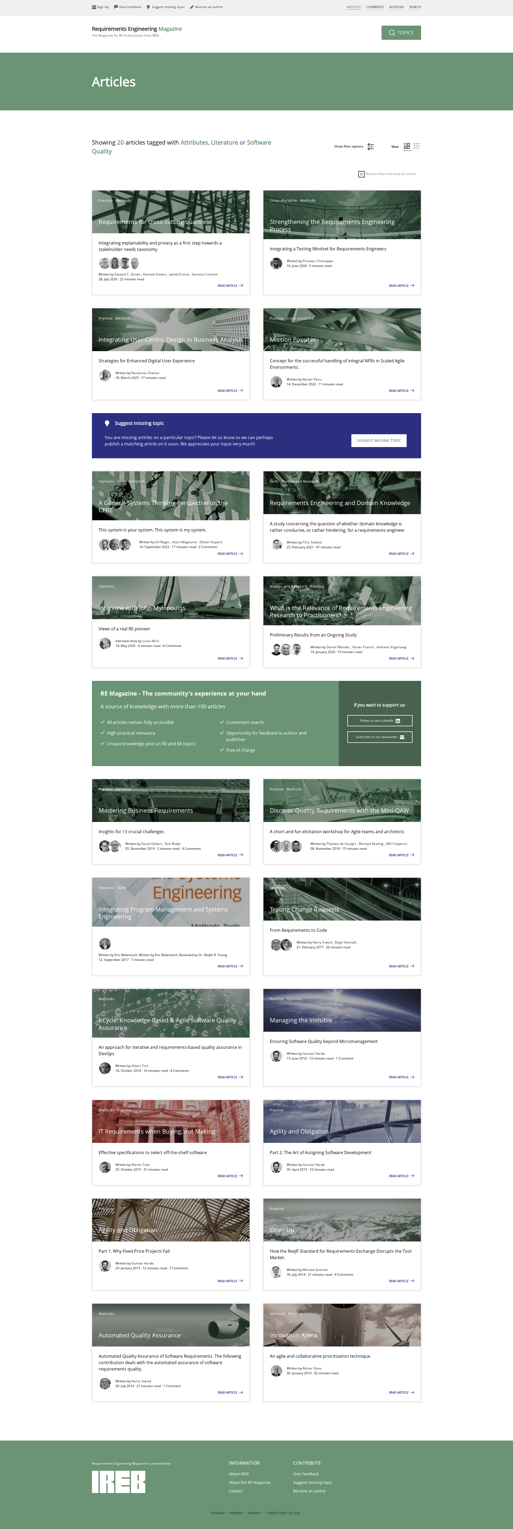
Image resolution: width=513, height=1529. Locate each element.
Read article (228, 286)
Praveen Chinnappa (318, 261)
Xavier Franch (363, 647)
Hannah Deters (155, 274)
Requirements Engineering (137, 31)
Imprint (236, 1513)
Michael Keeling (371, 843)
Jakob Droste (179, 274)
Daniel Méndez (339, 647)
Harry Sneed (323, 942)
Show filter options (349, 146)
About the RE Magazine (250, 1482)
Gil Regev (163, 542)
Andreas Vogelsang (391, 647)
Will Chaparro (396, 843)
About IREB (239, 1473)
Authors (396, 7)
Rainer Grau (312, 379)
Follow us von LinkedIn (377, 720)
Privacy (255, 1513)
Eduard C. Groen (128, 274)
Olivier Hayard (211, 542)
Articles (354, 7)
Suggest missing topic (379, 440)
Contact (236, 1490)
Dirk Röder (173, 843)
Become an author (309, 1490)
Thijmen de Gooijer (342, 843)
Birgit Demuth (346, 942)
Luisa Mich (150, 641)
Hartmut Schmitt (205, 274)
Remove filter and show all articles (390, 174)
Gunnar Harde (314, 1053)
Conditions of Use (283, 1513)
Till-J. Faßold (312, 542)
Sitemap (218, 1513)
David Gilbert (152, 843)
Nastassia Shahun (145, 373)
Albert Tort (139, 1066)
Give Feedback (306, 1473)
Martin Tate (140, 1164)
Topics (405, 33)
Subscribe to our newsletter (377, 737)
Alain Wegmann (185, 542)
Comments (375, 7)
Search (415, 7)
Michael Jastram (315, 1269)
